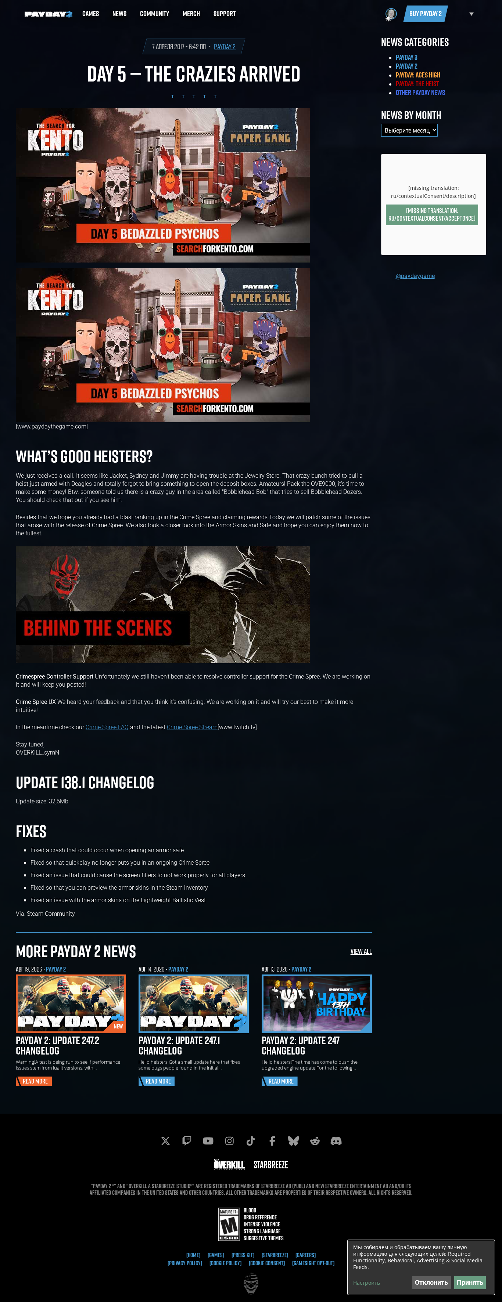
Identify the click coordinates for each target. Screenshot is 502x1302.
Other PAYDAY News (420, 92)
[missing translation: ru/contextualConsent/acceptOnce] (432, 214)
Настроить (366, 1283)
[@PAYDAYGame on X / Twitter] (166, 1141)
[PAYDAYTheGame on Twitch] (187, 1141)
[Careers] (305, 1255)
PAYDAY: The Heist (417, 84)
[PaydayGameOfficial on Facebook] (272, 1141)
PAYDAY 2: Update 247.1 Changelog (179, 1045)
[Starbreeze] (275, 1255)
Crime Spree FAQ (107, 727)
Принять (470, 1282)
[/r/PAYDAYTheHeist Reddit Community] (315, 1141)
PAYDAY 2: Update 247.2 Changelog (57, 1045)
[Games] (216, 1255)
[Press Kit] (243, 1255)
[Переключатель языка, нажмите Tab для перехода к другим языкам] (462, 14)
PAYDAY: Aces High (418, 75)
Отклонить (431, 1282)
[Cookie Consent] (267, 1263)
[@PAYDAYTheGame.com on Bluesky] (294, 1141)
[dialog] (421, 1267)
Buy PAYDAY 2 (425, 13)
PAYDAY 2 (225, 46)
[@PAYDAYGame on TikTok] (251, 1141)
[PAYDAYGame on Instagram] (230, 1141)
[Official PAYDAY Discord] (336, 1141)
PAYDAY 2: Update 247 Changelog (301, 1045)
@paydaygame (415, 275)
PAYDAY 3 (406, 57)
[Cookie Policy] (225, 1263)
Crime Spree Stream (192, 727)
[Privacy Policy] (185, 1263)
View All (361, 951)
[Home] (193, 1255)
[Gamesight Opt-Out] (313, 1263)
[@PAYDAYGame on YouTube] (208, 1141)
